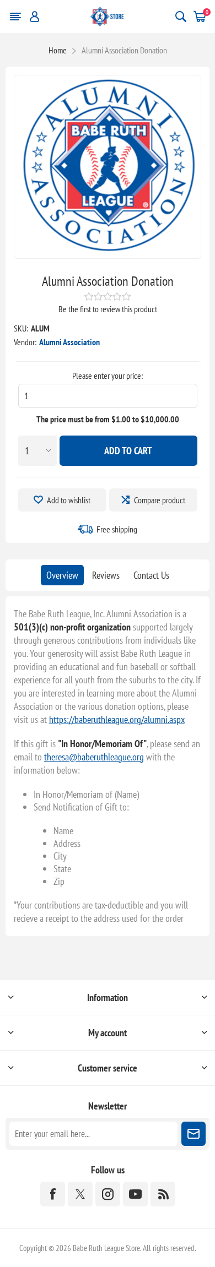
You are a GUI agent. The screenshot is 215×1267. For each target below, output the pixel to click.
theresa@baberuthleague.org (94, 757)
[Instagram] (107, 1194)
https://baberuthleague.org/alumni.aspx (117, 719)
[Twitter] (80, 1194)
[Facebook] (52, 1194)
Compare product (159, 499)
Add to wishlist (68, 499)
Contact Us (151, 575)
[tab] (62, 575)
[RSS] (162, 1194)
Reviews (106, 575)
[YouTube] (135, 1194)
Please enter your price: (107, 375)
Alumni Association (69, 341)
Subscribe (193, 1134)
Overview (62, 575)
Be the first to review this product (107, 308)
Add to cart (128, 450)
